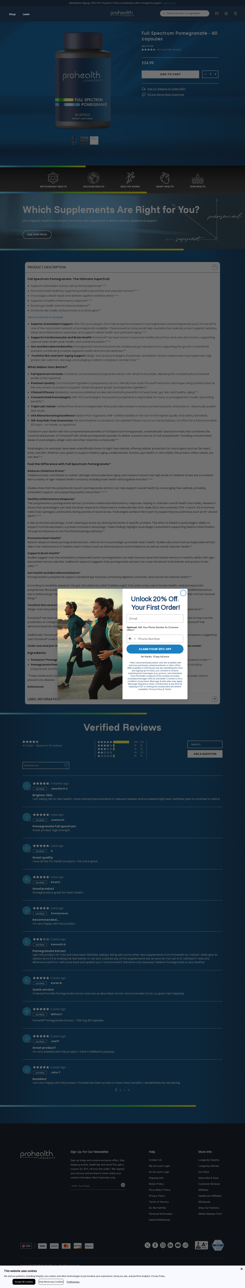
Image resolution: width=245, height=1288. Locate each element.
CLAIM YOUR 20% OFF (155, 649)
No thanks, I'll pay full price (155, 656)
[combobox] (132, 639)
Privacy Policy (158, 1276)
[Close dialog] (183, 593)
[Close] (241, 1269)
